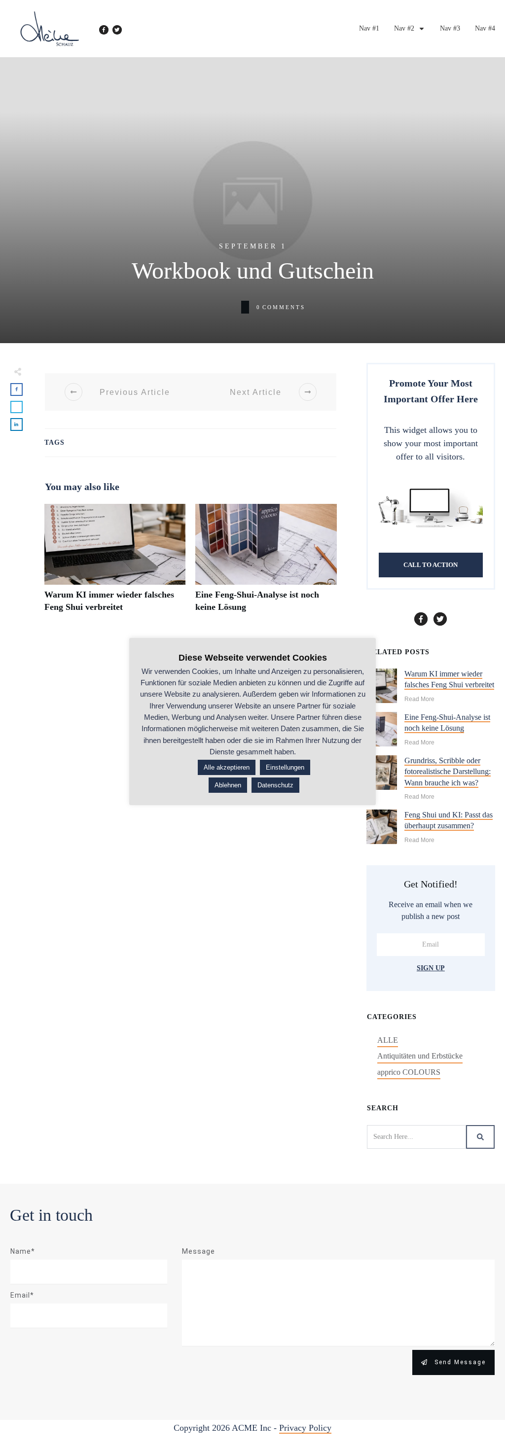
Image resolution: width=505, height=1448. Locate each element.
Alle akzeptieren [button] (227, 767)
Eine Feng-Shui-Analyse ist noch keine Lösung (265, 563)
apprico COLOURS (408, 1072)
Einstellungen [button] (285, 767)
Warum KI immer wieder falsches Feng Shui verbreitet (114, 563)
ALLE (387, 1040)
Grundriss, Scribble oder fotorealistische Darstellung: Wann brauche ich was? (447, 771)
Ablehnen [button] (228, 785)
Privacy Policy (305, 1428)
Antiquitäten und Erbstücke (420, 1056)
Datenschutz (275, 785)
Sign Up (431, 968)
